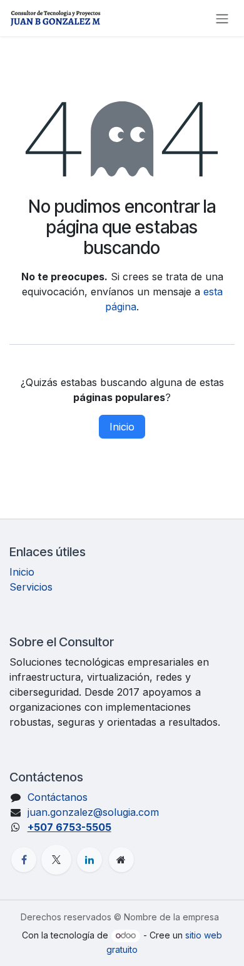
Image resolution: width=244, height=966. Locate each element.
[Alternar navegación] (222, 18)
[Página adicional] (121, 859)
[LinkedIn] (89, 859)
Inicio (122, 426)
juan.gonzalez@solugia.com (93, 812)
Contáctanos (58, 797)
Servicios (31, 587)
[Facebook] (23, 859)
